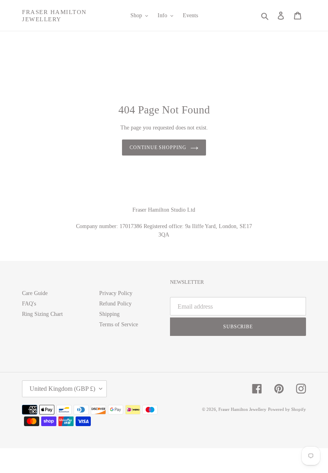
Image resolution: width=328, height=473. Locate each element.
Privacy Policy (115, 293)
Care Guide (35, 293)
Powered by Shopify (287, 409)
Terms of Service (118, 324)
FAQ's (29, 304)
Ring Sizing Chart (42, 314)
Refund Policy (115, 304)
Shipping (109, 314)
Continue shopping (158, 147)
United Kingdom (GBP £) (62, 388)
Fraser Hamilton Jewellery (54, 15)
